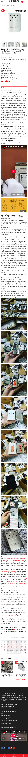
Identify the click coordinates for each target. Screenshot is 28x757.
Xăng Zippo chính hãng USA (13, 558)
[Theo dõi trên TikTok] (7, 748)
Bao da (11, 583)
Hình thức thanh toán (5, 722)
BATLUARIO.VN (18, 629)
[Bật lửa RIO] (14, 2)
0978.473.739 (11, 706)
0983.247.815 (14, 704)
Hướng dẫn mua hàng (6, 723)
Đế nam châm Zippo (12, 581)
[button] (2, 2)
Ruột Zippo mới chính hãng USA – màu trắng (7, 675)
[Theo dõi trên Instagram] (4, 748)
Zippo (14, 583)
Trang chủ (3, 5)
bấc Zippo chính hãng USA (19, 560)
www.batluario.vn (10, 614)
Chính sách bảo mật (5, 717)
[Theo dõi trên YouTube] (14, 748)
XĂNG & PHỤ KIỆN (11, 5)
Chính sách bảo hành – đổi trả (7, 718)
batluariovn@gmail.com (9, 707)
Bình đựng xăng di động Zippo (9, 571)
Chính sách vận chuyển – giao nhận (9, 720)
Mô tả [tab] (2, 87)
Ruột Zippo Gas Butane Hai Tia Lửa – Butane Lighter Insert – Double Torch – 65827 (21, 676)
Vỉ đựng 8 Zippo (23, 583)
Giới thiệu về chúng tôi (6, 715)
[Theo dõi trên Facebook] (2, 748)
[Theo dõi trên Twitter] (9, 748)
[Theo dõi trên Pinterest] (11, 748)
